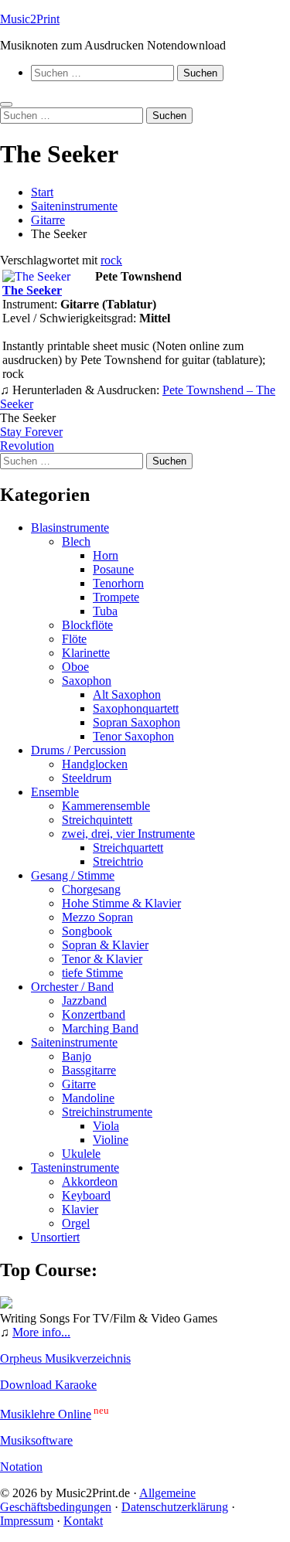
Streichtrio (118, 861)
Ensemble (55, 791)
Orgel (76, 1223)
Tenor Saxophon (133, 736)
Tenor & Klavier (102, 958)
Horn (105, 555)
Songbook (87, 931)
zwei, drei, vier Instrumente (128, 833)
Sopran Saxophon (136, 722)
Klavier (80, 1209)
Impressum (26, 1520)
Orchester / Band (72, 986)
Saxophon (86, 680)
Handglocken (95, 764)
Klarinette (86, 652)
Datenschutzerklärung (174, 1506)
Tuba (105, 611)
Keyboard (86, 1195)
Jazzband (84, 1000)
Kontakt (83, 1520)
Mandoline (88, 1098)
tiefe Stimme (92, 972)
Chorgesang (91, 889)
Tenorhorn (118, 583)
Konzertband (93, 1014)
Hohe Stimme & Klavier (121, 903)
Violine (110, 1139)
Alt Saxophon (127, 694)
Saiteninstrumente (74, 1042)
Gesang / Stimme (72, 875)
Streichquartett (128, 847)
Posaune (113, 569)
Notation (21, 1466)
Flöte (74, 638)
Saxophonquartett (136, 708)
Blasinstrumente (70, 527)
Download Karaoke (48, 1384)
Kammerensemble (106, 805)
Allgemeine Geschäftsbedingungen (98, 1499)
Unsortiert (55, 1237)
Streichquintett (97, 819)
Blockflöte (87, 624)
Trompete (116, 597)
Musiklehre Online (45, 1414)
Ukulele (81, 1153)
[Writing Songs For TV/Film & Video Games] (6, 1304)
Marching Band (100, 1028)
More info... (41, 1332)
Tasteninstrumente (75, 1167)
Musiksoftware (36, 1440)
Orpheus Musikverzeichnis (65, 1358)
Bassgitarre (89, 1070)
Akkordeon (90, 1181)
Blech (76, 541)
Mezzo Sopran (97, 917)
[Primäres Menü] (6, 104)
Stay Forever (31, 431)
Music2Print (30, 19)
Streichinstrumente (107, 1111)
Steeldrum (86, 778)
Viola (106, 1125)
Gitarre (79, 1084)
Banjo (76, 1056)
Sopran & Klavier (105, 944)
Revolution (27, 445)
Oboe (75, 666)
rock (111, 260)
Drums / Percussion (78, 750)
